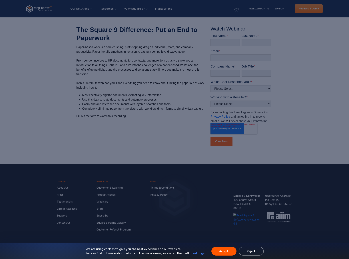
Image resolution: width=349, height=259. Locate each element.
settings (198, 253)
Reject (251, 251)
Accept (223, 251)
